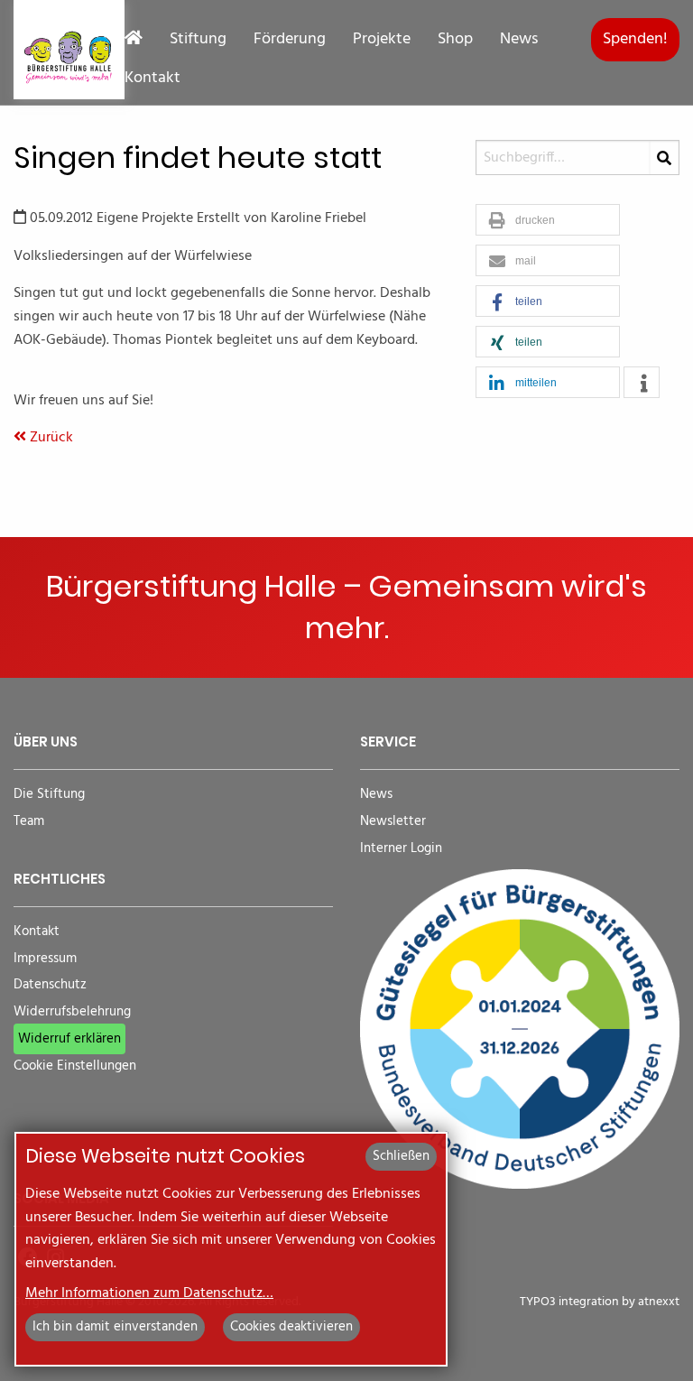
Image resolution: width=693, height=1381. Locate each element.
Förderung (290, 39)
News (519, 39)
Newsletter (393, 822)
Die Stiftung (49, 795)
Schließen (401, 1156)
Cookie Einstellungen (75, 1066)
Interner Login (401, 849)
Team (29, 822)
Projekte (382, 39)
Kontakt (152, 78)
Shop (455, 39)
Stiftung (198, 39)
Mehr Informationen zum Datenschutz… (149, 1293)
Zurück (49, 438)
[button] (547, 220)
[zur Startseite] (69, 49)
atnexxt (658, 1302)
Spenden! (635, 39)
